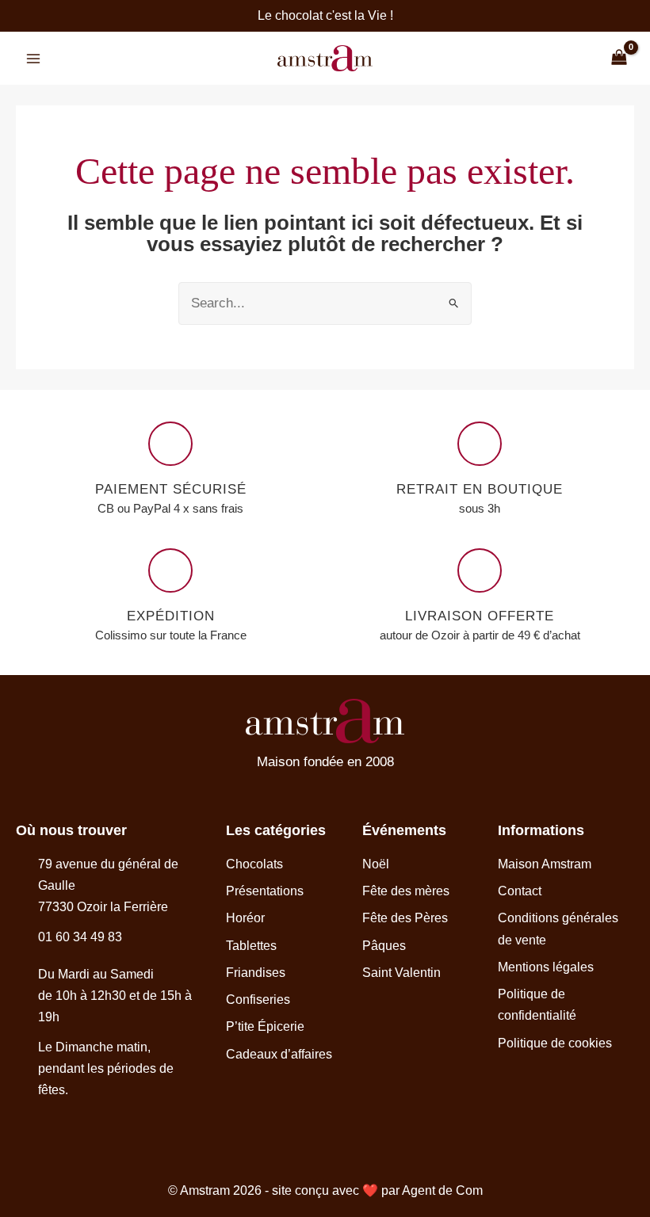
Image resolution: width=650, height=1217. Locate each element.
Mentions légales (546, 967)
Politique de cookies (555, 1043)
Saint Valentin (401, 972)
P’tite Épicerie (265, 1026)
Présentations (265, 891)
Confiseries (258, 999)
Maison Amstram (544, 864)
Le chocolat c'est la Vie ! (325, 15)
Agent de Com (442, 1190)
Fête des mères (405, 891)
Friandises (255, 972)
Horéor (245, 918)
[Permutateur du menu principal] (33, 58)
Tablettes (251, 945)
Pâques (384, 945)
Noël (375, 864)
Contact (519, 891)
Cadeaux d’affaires (279, 1054)
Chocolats (254, 864)
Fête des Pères (405, 918)
